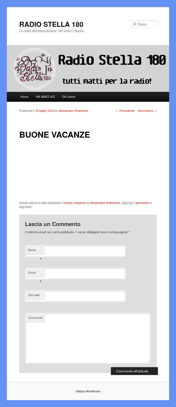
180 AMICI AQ (45, 96)
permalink (142, 203)
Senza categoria (74, 203)
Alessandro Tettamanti (73, 111)
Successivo (147, 111)
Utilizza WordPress (88, 391)
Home (24, 96)
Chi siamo (68, 96)
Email (35, 273)
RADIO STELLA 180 (51, 24)
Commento (35, 317)
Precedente (125, 111)
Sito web (34, 295)
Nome (35, 251)
